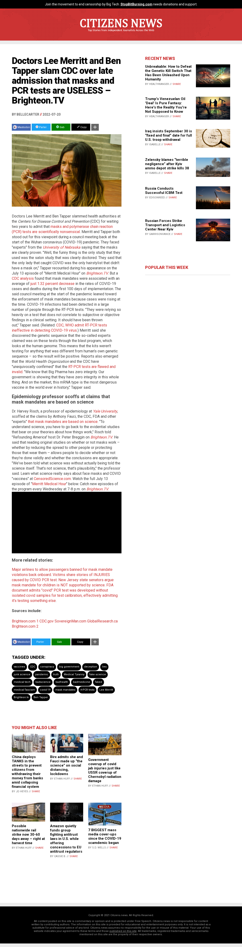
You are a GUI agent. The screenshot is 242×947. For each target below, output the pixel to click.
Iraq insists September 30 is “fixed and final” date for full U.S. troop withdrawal (168, 135)
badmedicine (81, 682)
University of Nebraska (61, 247)
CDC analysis (23, 278)
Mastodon (23, 127)
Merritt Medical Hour (49, 484)
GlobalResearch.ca (102, 621)
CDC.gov (46, 621)
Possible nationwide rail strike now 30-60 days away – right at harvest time (28, 834)
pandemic (41, 674)
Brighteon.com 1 (25, 621)
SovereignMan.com (70, 621)
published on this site (123, 931)
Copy (83, 127)
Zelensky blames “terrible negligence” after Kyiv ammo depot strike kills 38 (167, 164)
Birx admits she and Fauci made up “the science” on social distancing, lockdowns (66, 765)
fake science (97, 674)
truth (56, 674)
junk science (22, 674)
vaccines (19, 666)
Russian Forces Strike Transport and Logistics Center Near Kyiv (165, 225)
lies (104, 666)
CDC (32, 666)
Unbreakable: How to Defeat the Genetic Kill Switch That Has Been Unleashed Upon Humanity (168, 72)
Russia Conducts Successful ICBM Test (163, 190)
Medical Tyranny (74, 674)
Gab (62, 127)
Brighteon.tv (21, 697)
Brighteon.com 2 (25, 626)
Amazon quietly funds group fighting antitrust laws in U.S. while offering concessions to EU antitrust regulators (66, 839)
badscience (43, 682)
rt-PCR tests (87, 689)
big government (69, 666)
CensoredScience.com (52, 478)
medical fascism (24, 689)
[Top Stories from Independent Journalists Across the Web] (121, 33)
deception (90, 666)
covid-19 (45, 689)
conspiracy (47, 666)
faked (98, 682)
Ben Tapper (41, 697)
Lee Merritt (106, 689)
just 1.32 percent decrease (52, 283)
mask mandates (65, 689)
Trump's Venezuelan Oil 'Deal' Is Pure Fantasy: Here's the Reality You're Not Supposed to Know (166, 105)
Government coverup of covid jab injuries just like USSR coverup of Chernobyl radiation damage (104, 770)
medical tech (22, 682)
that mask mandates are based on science (63, 421)
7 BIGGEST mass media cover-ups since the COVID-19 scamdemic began (104, 836)
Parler (42, 127)
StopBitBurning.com (136, 4)
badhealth (62, 682)
